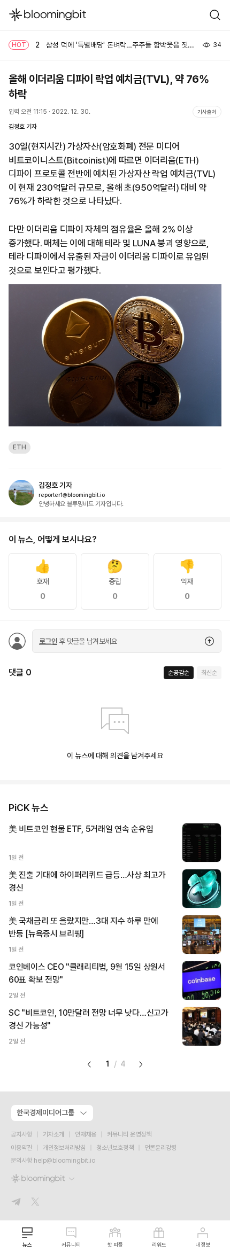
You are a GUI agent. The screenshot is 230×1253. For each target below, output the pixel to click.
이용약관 (21, 1147)
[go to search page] (215, 15)
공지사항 (21, 1134)
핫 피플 (115, 1244)
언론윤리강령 (160, 1147)
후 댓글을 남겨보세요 (78, 641)
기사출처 (207, 111)
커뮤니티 (71, 1244)
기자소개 (53, 1134)
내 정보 (203, 1244)
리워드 (159, 1244)
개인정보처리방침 (64, 1147)
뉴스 (27, 1244)
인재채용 (85, 1134)
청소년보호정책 (115, 1147)
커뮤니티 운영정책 (129, 1134)
